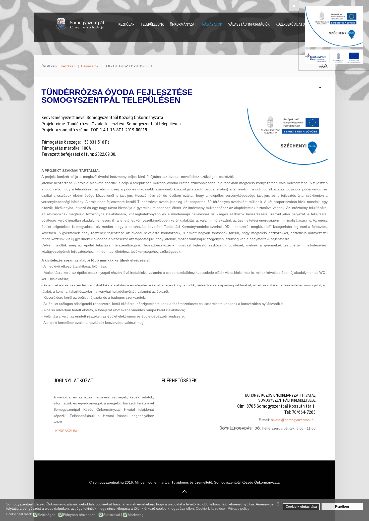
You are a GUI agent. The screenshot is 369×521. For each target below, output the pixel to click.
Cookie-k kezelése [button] (210, 508)
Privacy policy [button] (238, 508)
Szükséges (46, 514)
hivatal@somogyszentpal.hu (293, 420)
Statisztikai (111, 514)
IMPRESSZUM (65, 431)
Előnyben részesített (79, 514)
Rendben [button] (342, 506)
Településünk (152, 24)
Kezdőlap (126, 24)
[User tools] (318, 88)
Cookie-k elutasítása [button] (301, 506)
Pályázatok (212, 24)
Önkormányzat (183, 24)
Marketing (136, 514)
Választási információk (249, 24)
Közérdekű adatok (291, 24)
